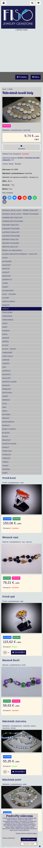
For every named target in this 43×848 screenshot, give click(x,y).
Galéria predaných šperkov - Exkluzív (19, 254)
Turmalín (6, 455)
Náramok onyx (10, 537)
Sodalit (5, 447)
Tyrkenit (6, 458)
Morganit (6, 389)
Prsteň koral (9, 478)
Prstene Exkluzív (10, 247)
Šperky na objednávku (12, 250)
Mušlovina (7, 393)
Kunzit (5, 345)
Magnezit (6, 374)
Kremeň (5, 338)
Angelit (5, 272)
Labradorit (7, 353)
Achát (5, 258)
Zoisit (5, 473)
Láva (4, 367)
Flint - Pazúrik (9, 294)
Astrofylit (7, 280)
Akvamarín (7, 261)
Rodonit (6, 425)
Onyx (4, 404)
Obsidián (6, 400)
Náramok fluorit (11, 660)
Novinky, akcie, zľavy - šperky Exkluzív (20, 210)
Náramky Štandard (10, 229)
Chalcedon (7, 312)
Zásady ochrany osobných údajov (26, 833)
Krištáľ (5, 342)
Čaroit (5, 287)
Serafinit (6, 440)
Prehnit (5, 418)
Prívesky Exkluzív (10, 239)
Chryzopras (7, 320)
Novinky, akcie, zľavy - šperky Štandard (20, 214)
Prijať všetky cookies (28, 839)
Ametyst (6, 269)
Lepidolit (6, 371)
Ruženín (6, 433)
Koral (5, 334)
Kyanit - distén (9, 349)
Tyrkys (5, 462)
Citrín (5, 283)
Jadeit (5, 323)
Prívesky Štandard (10, 243)
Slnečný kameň (9, 444)
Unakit (5, 466)
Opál (4, 407)
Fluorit (5, 298)
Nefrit (5, 396)
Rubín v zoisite (9, 429)
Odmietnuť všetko (28, 844)
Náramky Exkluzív (10, 225)
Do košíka (19, 652)
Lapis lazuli (7, 356)
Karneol (6, 331)
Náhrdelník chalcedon (14, 721)
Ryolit (5, 436)
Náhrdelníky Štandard (12, 221)
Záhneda (6, 469)
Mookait (6, 385)
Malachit (6, 378)
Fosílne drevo (8, 301)
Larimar (5, 360)
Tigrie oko (7, 451)
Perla (4, 411)
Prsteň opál (8, 596)
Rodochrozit (8, 422)
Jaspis (4, 327)
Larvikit (6, 363)
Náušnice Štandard (11, 236)
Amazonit (6, 265)
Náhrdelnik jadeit (11, 779)
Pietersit (6, 415)
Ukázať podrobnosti (8, 838)
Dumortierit (8, 291)
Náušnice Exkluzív (10, 232)
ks (8, 652)
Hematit (6, 305)
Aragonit (6, 276)
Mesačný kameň (9, 382)
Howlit (5, 309)
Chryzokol (7, 316)
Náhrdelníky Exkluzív (12, 218)
